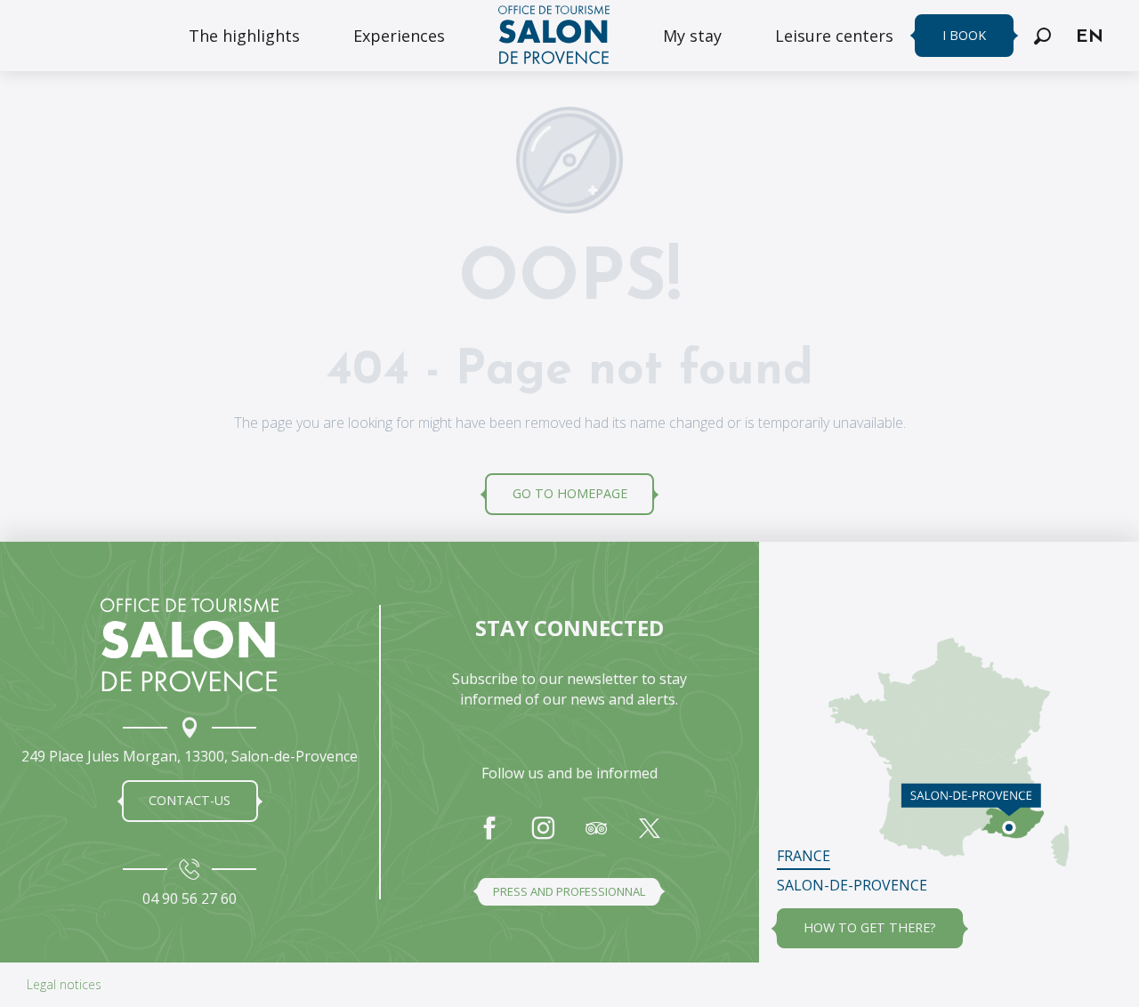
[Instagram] (543, 837)
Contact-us (189, 800)
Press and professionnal (569, 891)
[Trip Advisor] (596, 837)
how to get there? (870, 927)
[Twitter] (649, 837)
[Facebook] (489, 837)
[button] (1042, 36)
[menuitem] (244, 35)
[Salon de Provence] (190, 645)
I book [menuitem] (964, 35)
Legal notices (64, 984)
